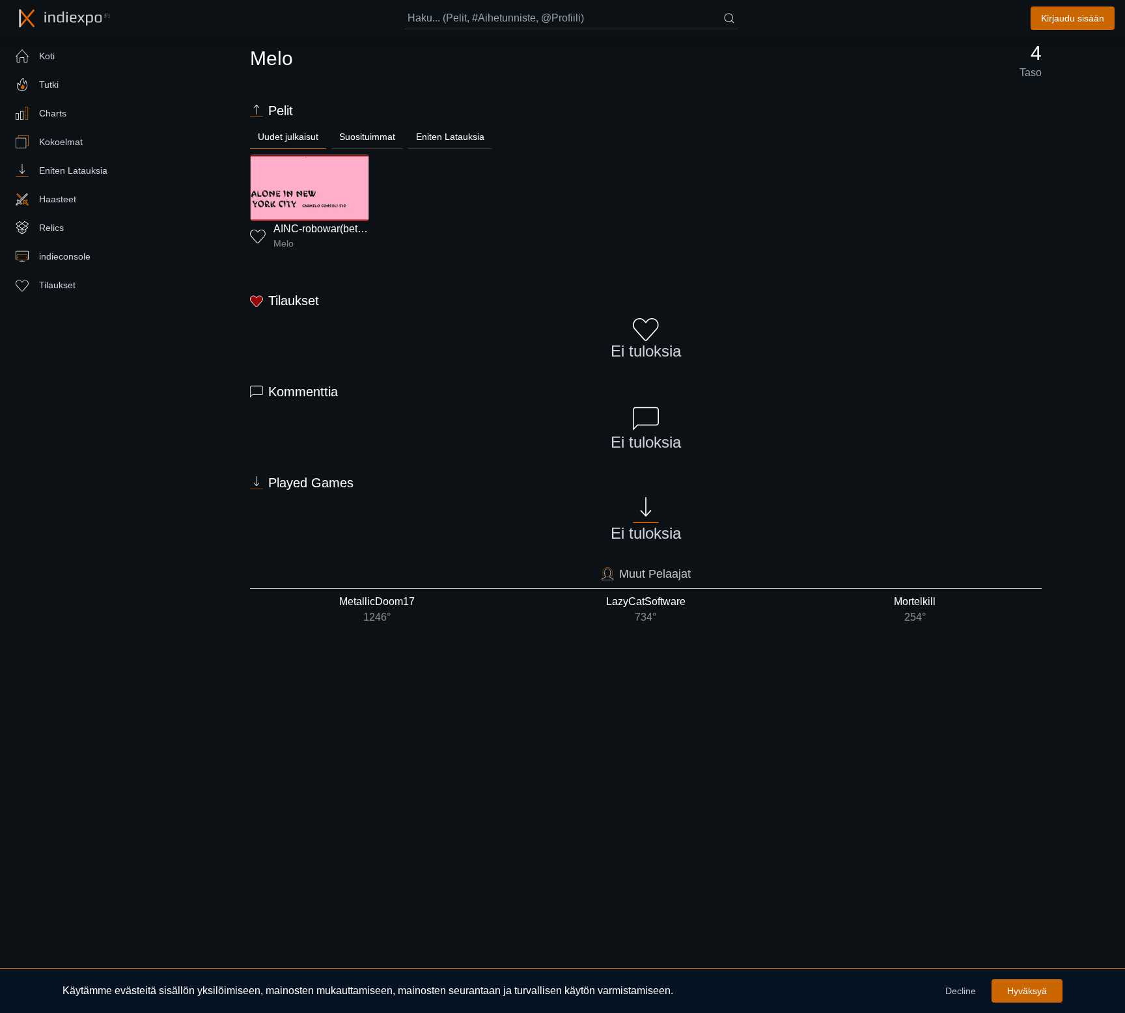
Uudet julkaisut (288, 136)
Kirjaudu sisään (1072, 18)
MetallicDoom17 (377, 609)
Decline (960, 991)
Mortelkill (915, 609)
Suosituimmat (367, 136)
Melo (283, 243)
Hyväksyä (1027, 991)
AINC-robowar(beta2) (322, 228)
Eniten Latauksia (450, 136)
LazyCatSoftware (646, 609)
